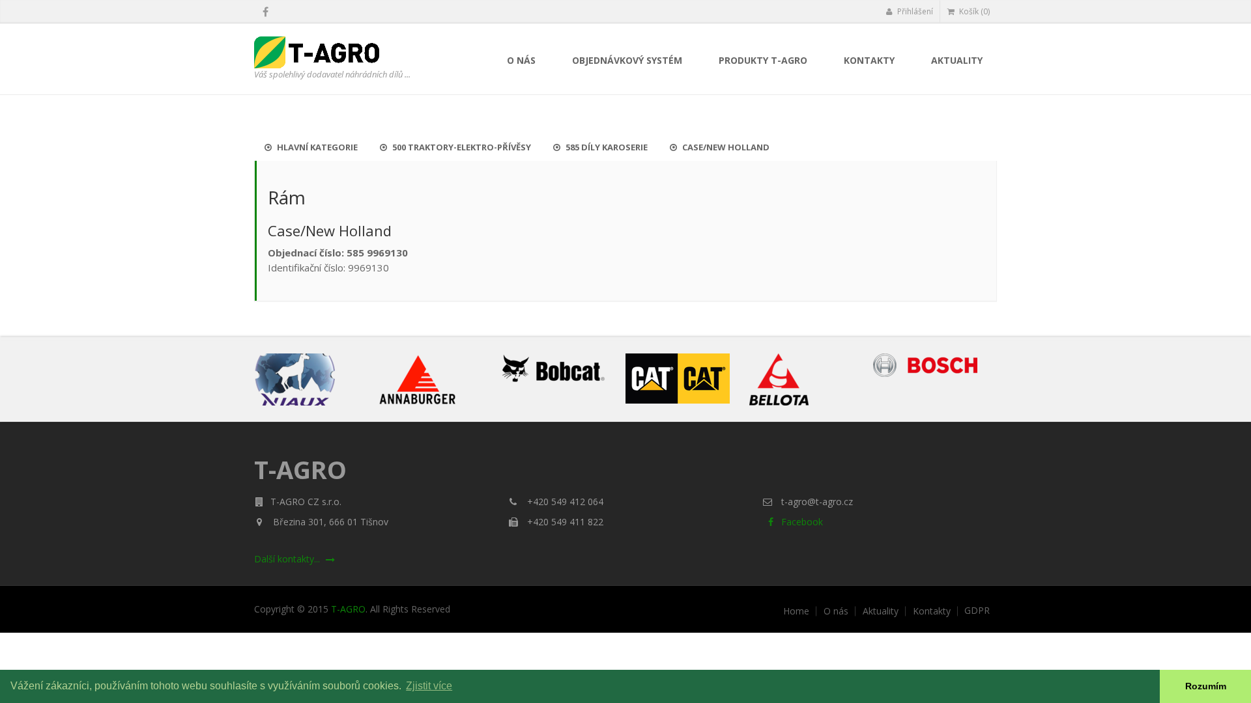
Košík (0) (973, 11)
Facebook (801, 522)
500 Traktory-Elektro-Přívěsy (460, 147)
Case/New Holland (724, 147)
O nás (521, 60)
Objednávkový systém (627, 60)
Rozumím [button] (1205, 686)
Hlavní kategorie (316, 147)
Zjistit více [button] (429, 685)
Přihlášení (914, 11)
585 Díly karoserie (606, 147)
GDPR (977, 610)
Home (796, 611)
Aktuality (957, 60)
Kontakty (869, 60)
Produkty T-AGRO (763, 60)
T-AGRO (348, 609)
